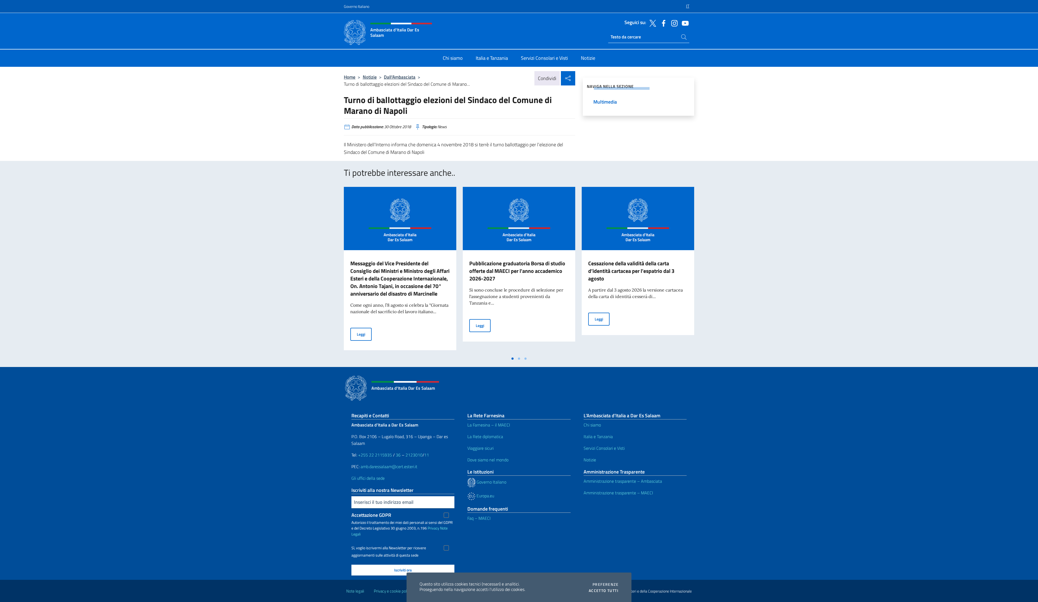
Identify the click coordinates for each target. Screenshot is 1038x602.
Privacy (433, 528)
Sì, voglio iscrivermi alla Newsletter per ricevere (388, 548)
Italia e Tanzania (598, 436)
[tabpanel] (400, 270)
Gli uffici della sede (368, 478)
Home (349, 77)
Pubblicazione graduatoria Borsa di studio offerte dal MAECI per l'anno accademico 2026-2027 (517, 271)
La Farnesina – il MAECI (488, 425)
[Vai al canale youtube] (683, 22)
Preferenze (605, 584)
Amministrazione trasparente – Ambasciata (623, 481)
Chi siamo (592, 425)
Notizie (370, 77)
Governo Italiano (356, 6)
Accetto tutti (603, 591)
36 (398, 455)
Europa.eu (484, 495)
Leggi (364, 334)
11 (426, 455)
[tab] (512, 359)
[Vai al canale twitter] (651, 22)
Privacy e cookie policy (392, 591)
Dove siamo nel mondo (487, 460)
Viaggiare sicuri (480, 448)
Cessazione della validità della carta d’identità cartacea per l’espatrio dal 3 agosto (631, 271)
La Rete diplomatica (485, 436)
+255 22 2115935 (375, 455)
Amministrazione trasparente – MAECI (618, 492)
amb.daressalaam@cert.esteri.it (389, 466)
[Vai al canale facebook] (662, 22)
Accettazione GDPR (371, 515)
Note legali (355, 591)
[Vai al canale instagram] (673, 22)
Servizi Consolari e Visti (604, 448)
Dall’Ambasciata (399, 77)
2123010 (413, 455)
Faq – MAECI (479, 518)
